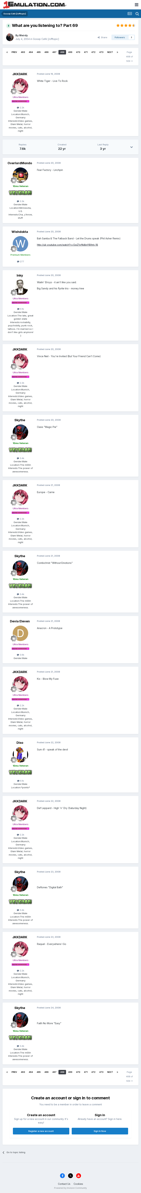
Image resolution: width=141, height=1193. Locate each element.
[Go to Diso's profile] (20, 754)
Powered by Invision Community (70, 1188)
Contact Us (64, 1183)
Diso (20, 742)
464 (31, 52)
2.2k (21, 107)
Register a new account (41, 1131)
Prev (14, 52)
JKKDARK (19, 74)
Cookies (78, 1183)
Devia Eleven (20, 621)
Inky (20, 275)
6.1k (21, 308)
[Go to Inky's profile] (20, 287)
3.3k (21, 201)
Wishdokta (20, 232)
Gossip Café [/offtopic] (46, 38)
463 (23, 52)
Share (103, 37)
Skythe (19, 420)
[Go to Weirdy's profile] (10, 37)
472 (93, 52)
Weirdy (23, 35)
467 (54, 52)
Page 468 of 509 (129, 56)
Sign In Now (100, 1131)
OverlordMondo (20, 163)
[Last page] (117, 52)
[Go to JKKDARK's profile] (20, 86)
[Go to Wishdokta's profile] (20, 244)
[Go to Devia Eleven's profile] (20, 633)
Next (110, 52)
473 (101, 52)
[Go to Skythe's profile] (20, 432)
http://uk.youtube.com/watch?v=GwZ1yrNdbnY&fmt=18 (67, 244)
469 (70, 52)
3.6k (21, 654)
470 (78, 52)
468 (62, 52)
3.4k (21, 458)
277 (21, 261)
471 (86, 52)
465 (39, 52)
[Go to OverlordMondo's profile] (20, 175)
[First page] (7, 52)
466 (46, 52)
